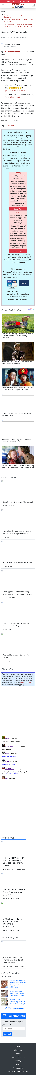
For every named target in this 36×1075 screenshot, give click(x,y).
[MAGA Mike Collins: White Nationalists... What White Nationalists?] (13, 909)
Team (18, 1046)
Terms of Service (25, 682)
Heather (5, 898)
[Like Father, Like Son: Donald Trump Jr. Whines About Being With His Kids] (18, 518)
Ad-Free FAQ (25, 260)
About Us (18, 1050)
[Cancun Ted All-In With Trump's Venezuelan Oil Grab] (13, 880)
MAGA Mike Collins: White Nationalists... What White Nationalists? (12, 922)
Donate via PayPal (24, 283)
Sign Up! (7, 1034)
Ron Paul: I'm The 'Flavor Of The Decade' (17, 563)
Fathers (11, 125)
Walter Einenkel (7, 966)
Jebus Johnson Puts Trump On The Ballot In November (13, 960)
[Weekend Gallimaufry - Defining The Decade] (18, 642)
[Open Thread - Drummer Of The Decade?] (18, 489)
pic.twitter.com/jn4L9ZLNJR (16, 90)
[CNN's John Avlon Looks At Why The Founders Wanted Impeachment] (18, 611)
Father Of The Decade (14, 32)
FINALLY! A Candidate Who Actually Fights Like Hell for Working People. (18, 1002)
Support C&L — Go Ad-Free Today (18, 1)
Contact (18, 1054)
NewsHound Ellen (8, 869)
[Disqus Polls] (18, 710)
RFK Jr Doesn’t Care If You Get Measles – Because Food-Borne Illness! (13, 861)
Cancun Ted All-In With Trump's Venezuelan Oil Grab (14, 892)
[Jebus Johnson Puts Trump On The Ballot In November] (13, 948)
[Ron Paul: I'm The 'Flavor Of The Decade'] (18, 550)
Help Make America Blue (14, 1008)
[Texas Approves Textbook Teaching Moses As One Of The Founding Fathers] (18, 579)
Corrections (18, 1068)
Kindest (12, 288)
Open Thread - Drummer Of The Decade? (18, 502)
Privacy (18, 1061)
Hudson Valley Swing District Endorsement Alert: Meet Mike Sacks (17, 993)
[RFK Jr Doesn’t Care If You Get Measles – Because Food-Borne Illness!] (13, 848)
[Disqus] (18, 757)
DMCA (18, 1064)
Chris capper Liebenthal (13, 51)
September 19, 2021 (13, 97)
